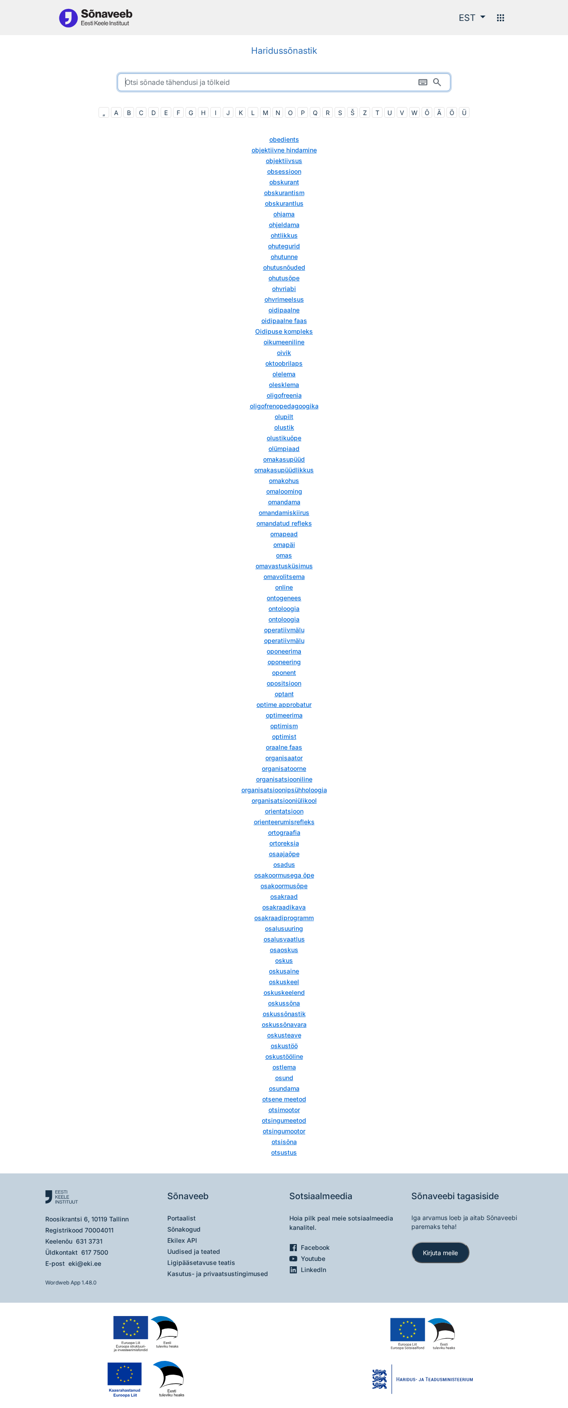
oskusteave (284, 1035)
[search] (284, 82)
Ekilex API (182, 1240)
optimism (284, 726)
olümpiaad (284, 448)
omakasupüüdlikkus (284, 470)
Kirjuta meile (440, 1252)
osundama (284, 1088)
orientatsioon (284, 811)
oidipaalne (284, 310)
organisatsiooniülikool (284, 800)
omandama (284, 502)
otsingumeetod (284, 1120)
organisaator (284, 758)
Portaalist (181, 1218)
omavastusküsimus (284, 566)
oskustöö (284, 1045)
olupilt (284, 416)
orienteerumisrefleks (284, 822)
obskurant (284, 182)
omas (284, 555)
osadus (284, 864)
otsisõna (284, 1141)
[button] (472, 17)
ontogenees (284, 598)
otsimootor (284, 1109)
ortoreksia (284, 843)
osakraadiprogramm (284, 917)
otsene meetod (284, 1099)
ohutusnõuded (284, 267)
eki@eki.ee (84, 1263)
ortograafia (284, 832)
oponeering (284, 662)
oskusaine (284, 971)
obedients (284, 139)
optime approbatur (284, 704)
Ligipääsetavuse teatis (201, 1262)
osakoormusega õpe (284, 875)
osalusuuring (284, 928)
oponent (284, 672)
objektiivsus (284, 160)
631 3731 (89, 1241)
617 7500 (94, 1252)
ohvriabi (284, 288)
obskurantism (284, 192)
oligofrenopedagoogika (284, 406)
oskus (284, 960)
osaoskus (284, 949)
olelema (284, 374)
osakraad (284, 896)
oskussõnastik (284, 1013)
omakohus (284, 480)
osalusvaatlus (284, 939)
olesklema (284, 384)
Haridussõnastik (284, 50)
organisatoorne (284, 768)
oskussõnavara (284, 1024)
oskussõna (284, 1003)
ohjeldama (284, 224)
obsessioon (284, 171)
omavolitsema (284, 576)
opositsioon (284, 683)
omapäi (284, 544)
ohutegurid (284, 246)
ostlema (284, 1067)
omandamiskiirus (284, 512)
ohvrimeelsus (284, 299)
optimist (284, 736)
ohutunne (284, 256)
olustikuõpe (284, 438)
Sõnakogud (184, 1229)
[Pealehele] (95, 17)
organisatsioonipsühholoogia (284, 790)
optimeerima (284, 715)
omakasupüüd (284, 459)
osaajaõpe (284, 854)
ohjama (284, 214)
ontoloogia (284, 608)
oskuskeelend (284, 992)
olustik (284, 427)
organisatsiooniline (284, 779)
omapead (284, 534)
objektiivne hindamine (284, 150)
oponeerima (284, 651)
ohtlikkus (284, 235)
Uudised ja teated (193, 1251)
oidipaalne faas (284, 320)
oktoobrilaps (284, 363)
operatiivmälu (284, 630)
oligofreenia (284, 395)
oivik (284, 352)
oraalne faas (284, 747)
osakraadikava (284, 907)
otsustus (284, 1152)
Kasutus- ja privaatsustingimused (217, 1273)
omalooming (284, 491)
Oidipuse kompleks (284, 331)
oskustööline (284, 1056)
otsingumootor (284, 1131)
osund (284, 1077)
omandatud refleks (284, 523)
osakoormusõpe (284, 885)
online (284, 587)
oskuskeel (284, 981)
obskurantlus (284, 203)
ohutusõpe (284, 278)
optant (284, 694)
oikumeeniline (284, 342)
